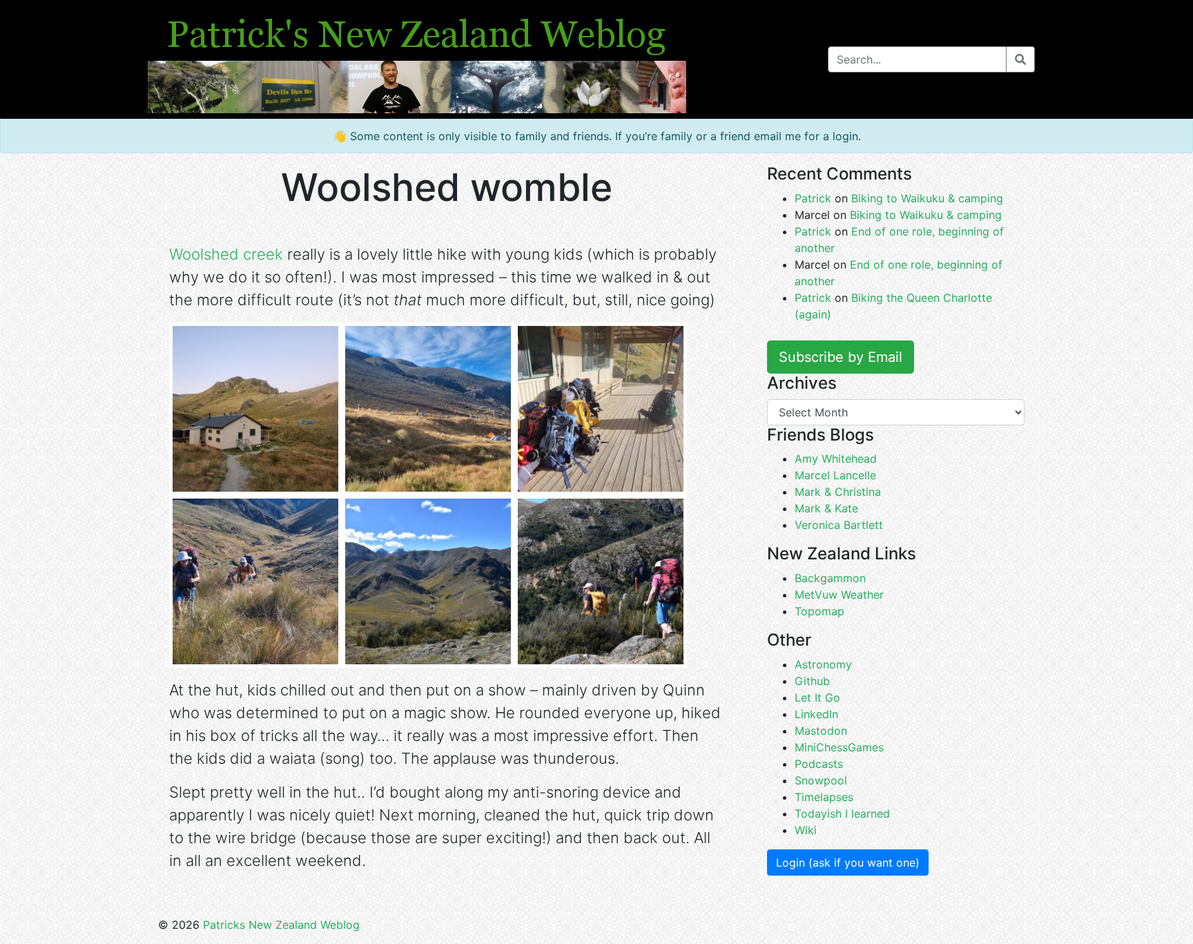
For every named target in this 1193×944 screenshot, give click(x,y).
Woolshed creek (226, 254)
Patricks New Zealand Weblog (281, 925)
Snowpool (821, 780)
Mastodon (821, 731)
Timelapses (824, 797)
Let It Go (817, 697)
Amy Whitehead (836, 458)
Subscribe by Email (840, 357)
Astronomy (823, 664)
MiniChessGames (839, 747)
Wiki (806, 830)
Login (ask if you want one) (848, 862)
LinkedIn (816, 714)
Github (812, 681)
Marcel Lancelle (835, 475)
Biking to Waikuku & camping (927, 198)
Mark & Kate (826, 508)
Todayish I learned (842, 813)
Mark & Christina (838, 492)
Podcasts (819, 764)
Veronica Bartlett (839, 525)
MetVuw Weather (839, 594)
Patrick (813, 198)
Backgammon (830, 578)
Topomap (819, 611)
